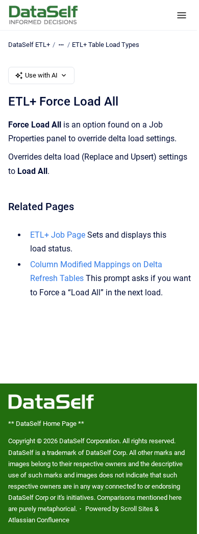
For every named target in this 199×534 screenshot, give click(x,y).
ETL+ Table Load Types (105, 44)
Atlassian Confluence (38, 520)
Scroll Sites (136, 509)
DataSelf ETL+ (29, 44)
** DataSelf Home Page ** (46, 423)
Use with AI (41, 75)
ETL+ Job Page (57, 235)
